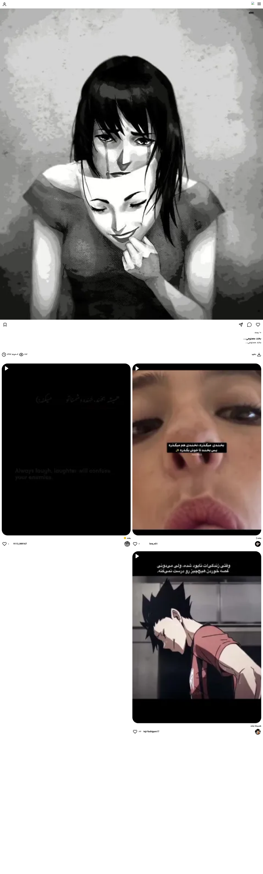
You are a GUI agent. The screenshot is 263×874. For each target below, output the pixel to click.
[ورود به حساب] (4, 4)
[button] (259, 4)
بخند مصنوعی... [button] (253, 343)
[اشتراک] (241, 325)
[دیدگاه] (249, 325)
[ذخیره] (5, 325)
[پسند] (258, 325)
